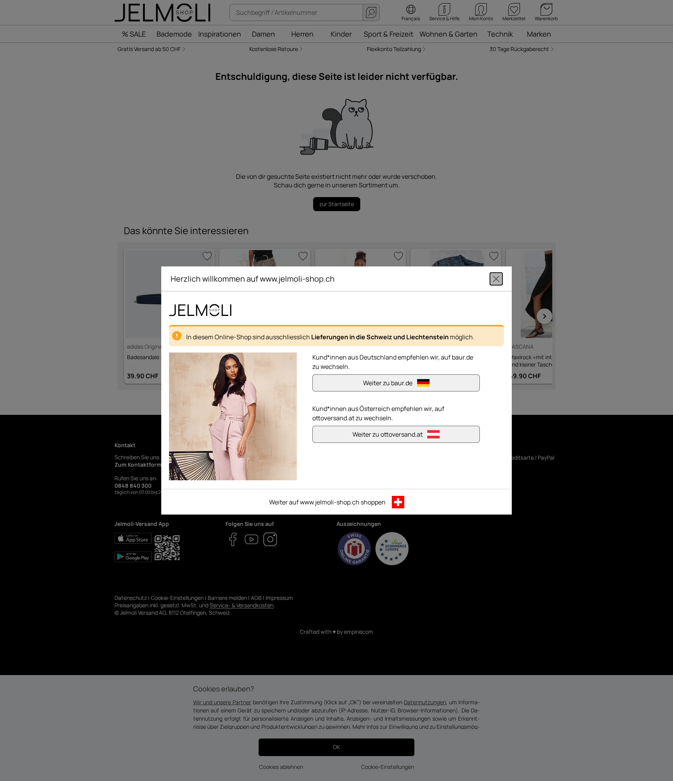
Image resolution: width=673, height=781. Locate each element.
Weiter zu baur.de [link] (387, 383)
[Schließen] (496, 279)
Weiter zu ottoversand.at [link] (387, 434)
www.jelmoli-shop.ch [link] (329, 502)
